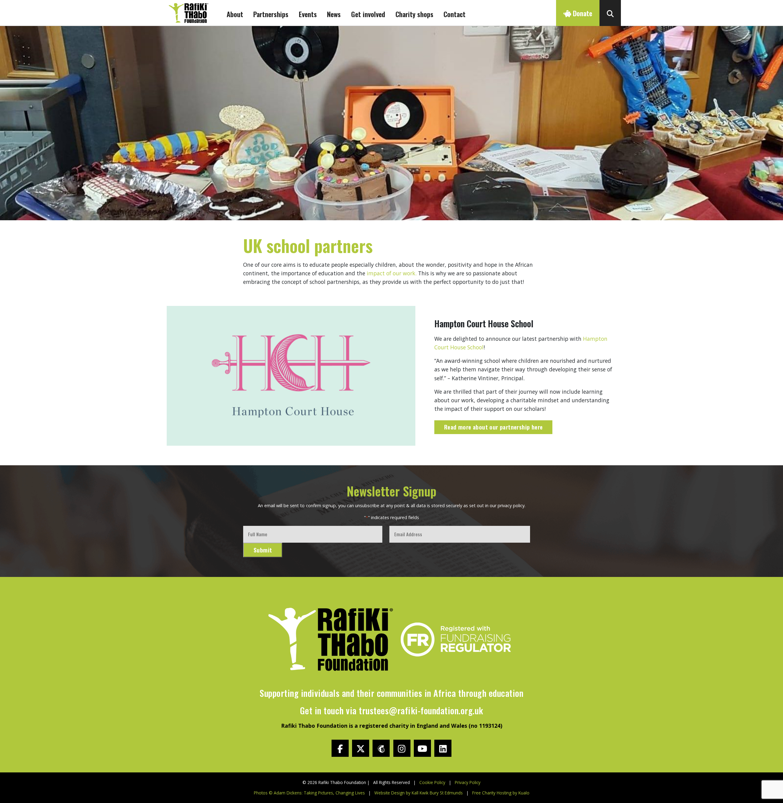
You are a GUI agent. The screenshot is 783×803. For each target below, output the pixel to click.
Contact (454, 14)
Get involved (368, 14)
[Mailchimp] (381, 748)
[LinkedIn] (442, 748)
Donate (581, 13)
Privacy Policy (468, 782)
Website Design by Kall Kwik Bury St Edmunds (418, 793)
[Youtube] (422, 748)
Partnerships (270, 14)
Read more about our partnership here (493, 426)
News (334, 14)
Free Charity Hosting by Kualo (500, 793)
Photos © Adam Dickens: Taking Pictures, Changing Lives (309, 793)
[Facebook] (340, 748)
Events (308, 14)
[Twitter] (360, 748)
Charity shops (414, 14)
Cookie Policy (432, 782)
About (235, 14)
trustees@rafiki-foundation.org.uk (421, 710)
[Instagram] (401, 748)
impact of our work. (392, 273)
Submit (263, 549)
